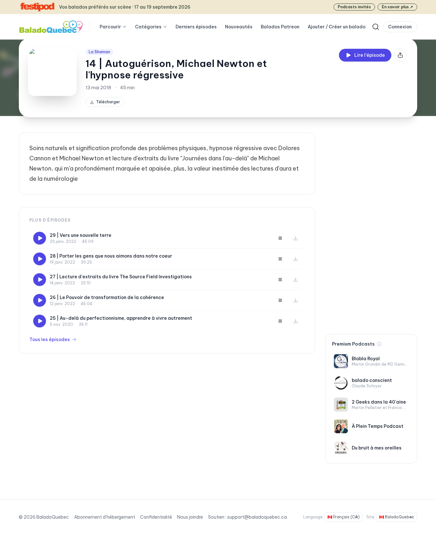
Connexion (400, 27)
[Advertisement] (371, 228)
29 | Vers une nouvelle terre (80, 235)
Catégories (148, 27)
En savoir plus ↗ (397, 6)
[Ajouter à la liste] (280, 238)
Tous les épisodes (49, 339)
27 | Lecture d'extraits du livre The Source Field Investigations (121, 277)
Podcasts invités (354, 6)
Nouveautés (238, 27)
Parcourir (110, 27)
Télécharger (108, 101)
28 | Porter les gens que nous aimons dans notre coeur (111, 256)
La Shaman (99, 51)
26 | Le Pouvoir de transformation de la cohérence (107, 297)
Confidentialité (156, 517)
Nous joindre (190, 517)
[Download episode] (295, 238)
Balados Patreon (280, 27)
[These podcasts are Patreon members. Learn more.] (379, 344)
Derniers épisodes (196, 27)
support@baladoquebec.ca (257, 517)
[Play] (39, 238)
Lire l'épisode (369, 55)
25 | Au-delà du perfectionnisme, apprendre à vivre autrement (121, 318)
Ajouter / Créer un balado (336, 27)
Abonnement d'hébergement (104, 517)
